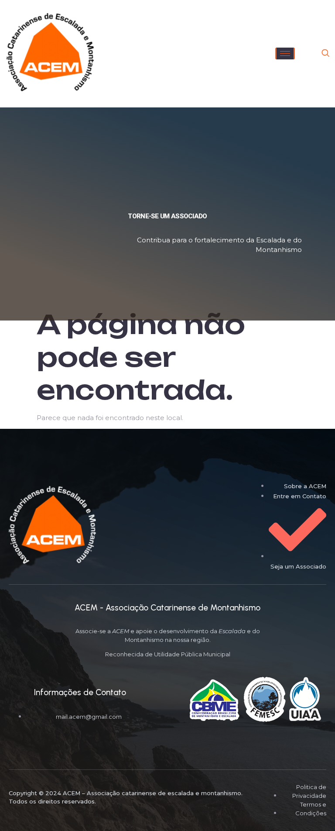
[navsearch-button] (325, 53)
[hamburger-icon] (285, 53)
